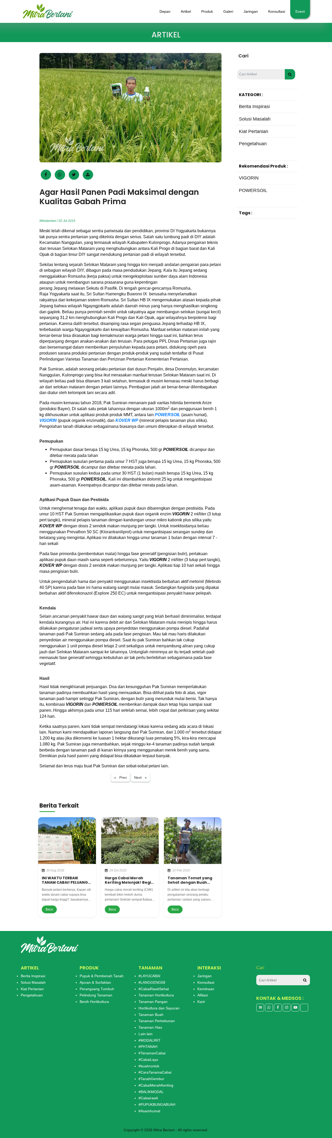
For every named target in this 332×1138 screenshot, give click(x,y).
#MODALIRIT (150, 1040)
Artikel (186, 11)
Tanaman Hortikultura (156, 995)
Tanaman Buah (151, 1015)
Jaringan (251, 11)
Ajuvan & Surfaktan (95, 982)
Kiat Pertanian (32, 989)
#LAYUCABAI (149, 976)
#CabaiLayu (148, 1059)
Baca (49, 909)
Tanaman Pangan (153, 1002)
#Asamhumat (149, 1111)
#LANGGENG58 (152, 982)
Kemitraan (205, 989)
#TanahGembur (151, 1079)
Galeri (228, 11)
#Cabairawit (148, 1098)
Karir (201, 1002)
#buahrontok (149, 1066)
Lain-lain (146, 1034)
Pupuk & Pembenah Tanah (101, 976)
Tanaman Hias (150, 1027)
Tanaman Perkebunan (157, 1021)
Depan (165, 11)
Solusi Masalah (33, 982)
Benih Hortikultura (94, 1002)
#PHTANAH (148, 1046)
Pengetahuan (32, 995)
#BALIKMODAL (151, 1092)
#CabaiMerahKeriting (156, 1085)
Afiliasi (202, 995)
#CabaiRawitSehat (154, 989)
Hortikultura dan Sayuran (159, 1008)
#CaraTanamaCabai (155, 1072)
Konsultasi (276, 11)
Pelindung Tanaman (96, 995)
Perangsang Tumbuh (97, 989)
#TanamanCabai (152, 1053)
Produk (207, 11)
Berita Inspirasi (33, 976)
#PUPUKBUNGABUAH (157, 1104)
